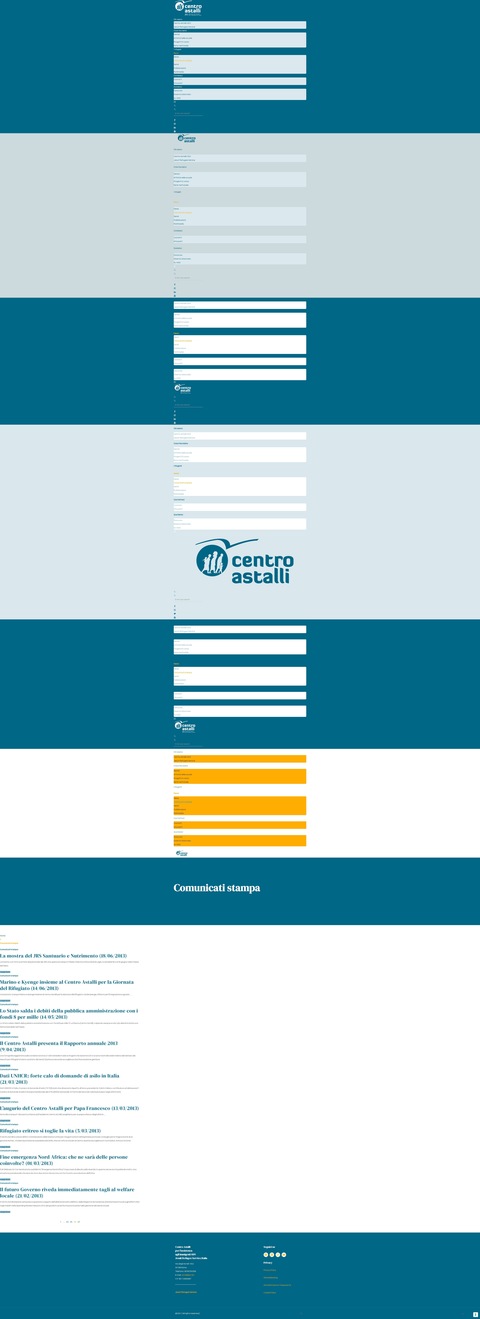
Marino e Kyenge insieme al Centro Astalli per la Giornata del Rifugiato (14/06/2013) (67, 985)
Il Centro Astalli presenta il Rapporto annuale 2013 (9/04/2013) (59, 1046)
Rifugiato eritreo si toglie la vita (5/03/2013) (50, 1130)
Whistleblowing (271, 1278)
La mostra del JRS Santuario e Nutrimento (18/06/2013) (63, 955)
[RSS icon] (301, 1313)
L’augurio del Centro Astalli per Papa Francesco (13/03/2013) (69, 1108)
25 (71, 1222)
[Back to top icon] (463, 1314)
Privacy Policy (270, 1270)
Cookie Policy (270, 1293)
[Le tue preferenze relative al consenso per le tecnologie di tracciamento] (475, 1314)
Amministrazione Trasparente (277, 1285)
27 (79, 1222)
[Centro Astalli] (188, 16)
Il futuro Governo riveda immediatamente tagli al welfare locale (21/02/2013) (67, 1192)
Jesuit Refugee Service (186, 1292)
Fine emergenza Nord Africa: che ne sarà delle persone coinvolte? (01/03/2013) (64, 1160)
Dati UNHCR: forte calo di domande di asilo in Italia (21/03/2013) (59, 1078)
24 (67, 1222)
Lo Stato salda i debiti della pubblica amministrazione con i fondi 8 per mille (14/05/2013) (69, 1013)
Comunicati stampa (9, 949)
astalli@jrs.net (188, 1275)
